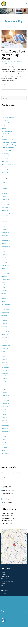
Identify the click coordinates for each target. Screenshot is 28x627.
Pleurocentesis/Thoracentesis (9, 142)
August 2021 (4, 282)
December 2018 (5, 368)
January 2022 (4, 268)
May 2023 (3, 224)
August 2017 (4, 406)
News (2, 137)
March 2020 (4, 329)
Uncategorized (5, 173)
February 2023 (5, 232)
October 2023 (5, 210)
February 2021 (5, 299)
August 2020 (4, 315)
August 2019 (4, 348)
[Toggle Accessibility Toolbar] (3, 620)
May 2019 (3, 354)
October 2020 (5, 310)
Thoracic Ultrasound (6, 170)
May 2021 (3, 290)
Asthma (3, 112)
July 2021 (3, 285)
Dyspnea (3, 128)
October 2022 (5, 243)
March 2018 (4, 393)
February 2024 (5, 199)
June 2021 (3, 288)
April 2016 (3, 445)
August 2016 (4, 434)
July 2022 (3, 252)
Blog (2, 115)
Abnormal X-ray (5, 62)
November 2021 (5, 274)
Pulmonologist (5, 64)
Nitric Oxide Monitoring (7, 139)
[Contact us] (25, 611)
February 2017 (4, 420)
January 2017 (4, 423)
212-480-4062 (7, 499)
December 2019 (5, 337)
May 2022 (3, 257)
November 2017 (5, 401)
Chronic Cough (5, 123)
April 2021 (3, 293)
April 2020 (4, 326)
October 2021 (4, 277)
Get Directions (8, 502)
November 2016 (5, 426)
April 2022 (4, 260)
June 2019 (3, 351)
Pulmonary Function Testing (8, 145)
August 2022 (4, 249)
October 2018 (4, 373)
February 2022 (5, 266)
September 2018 (5, 376)
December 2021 (5, 271)
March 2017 (4, 417)
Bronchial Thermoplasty (7, 117)
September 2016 (5, 431)
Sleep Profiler (4, 162)
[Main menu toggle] (26, 4)
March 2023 (4, 230)
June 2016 (3, 440)
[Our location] (27, 611)
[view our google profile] (5, 594)
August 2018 (4, 379)
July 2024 (3, 185)
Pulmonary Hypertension (7, 148)
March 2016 (4, 448)
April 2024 (4, 194)
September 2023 (5, 213)
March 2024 (4, 197)
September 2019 (5, 346)
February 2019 (5, 362)
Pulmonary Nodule (6, 150)
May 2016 (3, 442)
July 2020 (3, 318)
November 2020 (5, 307)
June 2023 (4, 221)
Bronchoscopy (5, 120)
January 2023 (4, 235)
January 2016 (4, 450)
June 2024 (4, 188)
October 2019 (4, 343)
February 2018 (5, 395)
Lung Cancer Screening (16, 62)
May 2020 (4, 324)
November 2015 (5, 453)
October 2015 (4, 456)
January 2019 (4, 365)
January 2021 (4, 301)
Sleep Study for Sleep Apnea (8, 164)
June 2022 (4, 255)
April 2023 (4, 227)
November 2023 (5, 208)
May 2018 (3, 387)
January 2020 (4, 335)
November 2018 (5, 370)
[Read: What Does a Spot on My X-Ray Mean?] (14, 39)
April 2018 (3, 390)
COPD (3, 126)
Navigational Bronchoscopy (8, 134)
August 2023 (4, 216)
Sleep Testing (4, 167)
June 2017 (3, 412)
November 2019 (5, 340)
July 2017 (3, 409)
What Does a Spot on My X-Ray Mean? (13, 55)
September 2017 (5, 404)
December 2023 (5, 205)
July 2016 (3, 437)
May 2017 (3, 415)
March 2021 (4, 296)
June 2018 (3, 384)
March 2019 (4, 359)
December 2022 (5, 238)
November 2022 (5, 241)
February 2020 (5, 332)
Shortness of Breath (6, 156)
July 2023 (3, 219)
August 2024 (4, 183)
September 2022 (5, 246)
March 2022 (4, 263)
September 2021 (5, 279)
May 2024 (3, 191)
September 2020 (5, 312)
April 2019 (3, 357)
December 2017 (5, 398)
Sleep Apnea (4, 159)
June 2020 (4, 321)
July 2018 (3, 382)
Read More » (4, 85)
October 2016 (4, 428)
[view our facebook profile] (2, 594)
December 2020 (5, 304)
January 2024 (4, 202)
